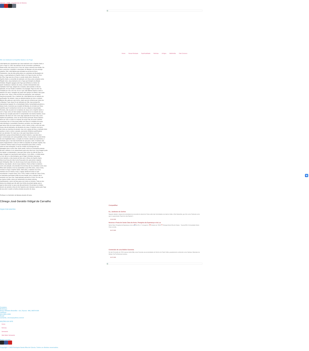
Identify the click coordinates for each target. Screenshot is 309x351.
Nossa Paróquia (133, 53)
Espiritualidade (145, 53)
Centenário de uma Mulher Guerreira (121, 249)
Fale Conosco (183, 53)
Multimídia (172, 53)
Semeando (5, 331)
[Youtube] (10, 343)
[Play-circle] (14, 6)
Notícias (156, 53)
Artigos (164, 53)
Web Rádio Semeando (8, 335)
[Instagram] (2, 343)
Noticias (4, 328)
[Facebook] (6, 343)
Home (123, 53)
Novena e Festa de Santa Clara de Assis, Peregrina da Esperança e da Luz (135, 222)
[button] (120, 205)
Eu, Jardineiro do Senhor (117, 211)
